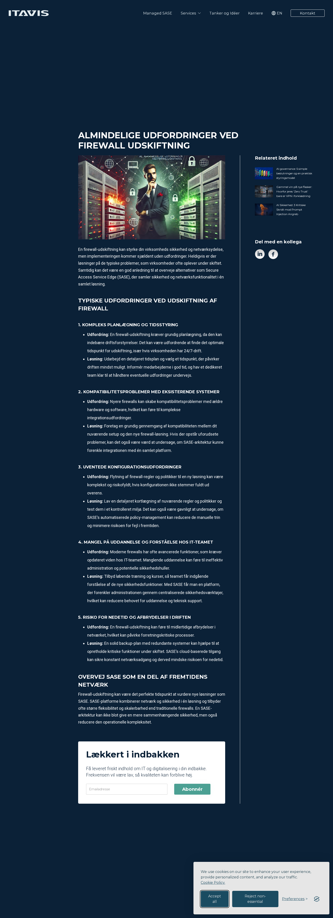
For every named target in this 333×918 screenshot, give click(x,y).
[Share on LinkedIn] (260, 254)
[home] (28, 13)
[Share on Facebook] (273, 254)
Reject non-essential (255, 899)
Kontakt (307, 13)
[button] (191, 13)
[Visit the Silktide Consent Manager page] (316, 899)
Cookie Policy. (213, 882)
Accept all (214, 899)
